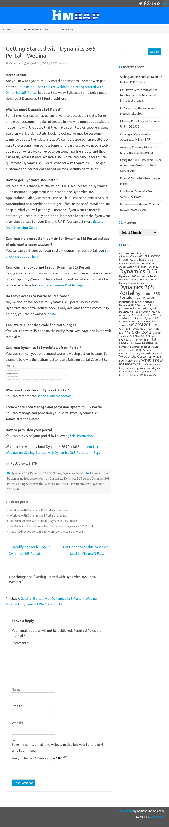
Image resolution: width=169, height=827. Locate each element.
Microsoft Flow (140, 321)
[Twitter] (140, 3)
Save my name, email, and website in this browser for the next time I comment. (57, 747)
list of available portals (54, 396)
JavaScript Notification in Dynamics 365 (138, 318)
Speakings (66, 29)
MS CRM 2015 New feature (138, 341)
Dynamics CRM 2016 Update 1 (134, 305)
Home (6, 29)
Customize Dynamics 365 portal (70, 478)
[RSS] (159, 3)
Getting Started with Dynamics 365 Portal (42, 484)
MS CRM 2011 (141, 324)
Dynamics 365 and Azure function (139, 276)
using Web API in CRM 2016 (148, 353)
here (52, 314)
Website (18, 723)
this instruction (81, 436)
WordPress (156, 817)
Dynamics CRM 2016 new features (136, 302)
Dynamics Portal (73, 473)
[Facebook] (145, 3)
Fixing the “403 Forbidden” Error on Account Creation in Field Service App (140, 165)
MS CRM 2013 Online (140, 340)
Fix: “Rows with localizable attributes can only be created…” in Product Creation (140, 95)
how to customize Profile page (60, 285)
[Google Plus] (149, 3)
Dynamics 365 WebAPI (144, 298)
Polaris (157, 343)
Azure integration (142, 259)
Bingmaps (124, 263)
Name (17, 689)
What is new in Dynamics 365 (141, 362)
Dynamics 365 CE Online (45, 473)
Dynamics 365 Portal (136, 290)
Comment (20, 643)
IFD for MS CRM (154, 315)
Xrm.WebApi (150, 375)
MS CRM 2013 (138, 332)
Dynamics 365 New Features (133, 283)
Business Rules (139, 263)
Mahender (15, 63)
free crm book (141, 311)
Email (17, 706)
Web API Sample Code (34, 29)
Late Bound (125, 321)
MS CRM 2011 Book (138, 326)
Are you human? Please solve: (34, 758)
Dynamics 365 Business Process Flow (137, 279)
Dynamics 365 (20, 473)
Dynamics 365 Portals (139, 295)
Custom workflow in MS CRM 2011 (144, 267)
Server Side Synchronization (133, 347)
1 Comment (60, 63)
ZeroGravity (125, 811)
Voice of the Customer (135, 356)
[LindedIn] (154, 3)
